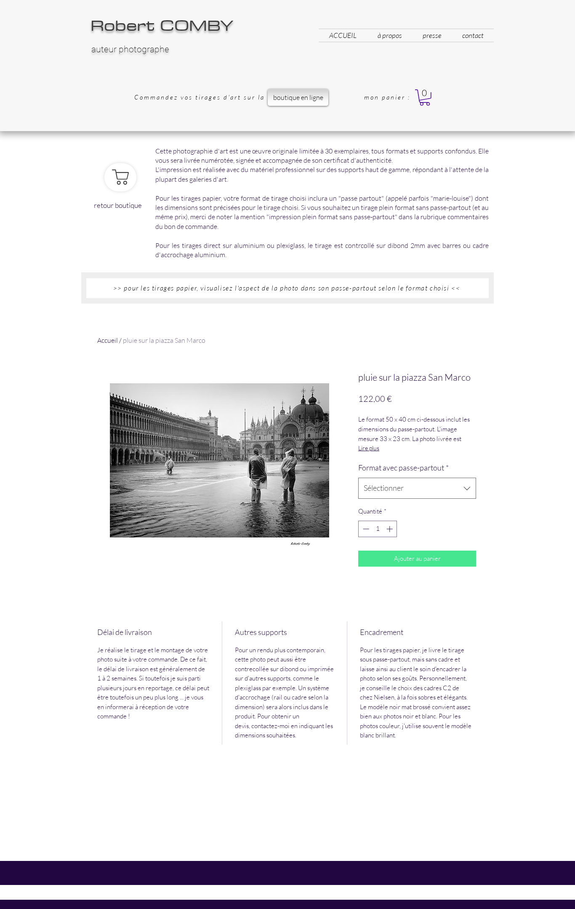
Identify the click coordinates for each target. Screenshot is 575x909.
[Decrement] (365, 529)
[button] (424, 97)
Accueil (107, 340)
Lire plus (368, 448)
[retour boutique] (120, 177)
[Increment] (390, 529)
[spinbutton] (378, 529)
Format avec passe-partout (403, 467)
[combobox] (417, 488)
